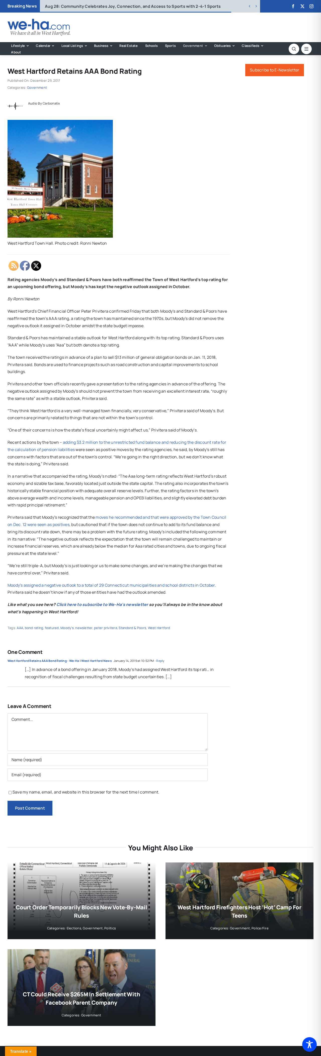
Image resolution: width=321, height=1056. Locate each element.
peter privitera (105, 628)
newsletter (83, 628)
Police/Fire (260, 928)
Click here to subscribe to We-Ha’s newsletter (102, 604)
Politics (110, 928)
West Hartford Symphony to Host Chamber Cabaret (104, 6)
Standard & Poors (132, 628)
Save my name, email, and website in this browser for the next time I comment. (86, 792)
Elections (74, 928)
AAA (20, 628)
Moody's (67, 628)
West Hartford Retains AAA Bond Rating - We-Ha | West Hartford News (60, 661)
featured (52, 628)
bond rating (34, 628)
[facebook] (293, 6)
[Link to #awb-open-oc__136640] (306, 49)
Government (37, 87)
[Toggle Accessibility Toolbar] (309, 1044)
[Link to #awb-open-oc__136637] (294, 49)
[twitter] (302, 6)
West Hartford (159, 628)
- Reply (159, 661)
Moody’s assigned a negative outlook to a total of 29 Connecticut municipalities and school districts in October (111, 585)
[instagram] (311, 6)
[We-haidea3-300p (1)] (39, 21)
